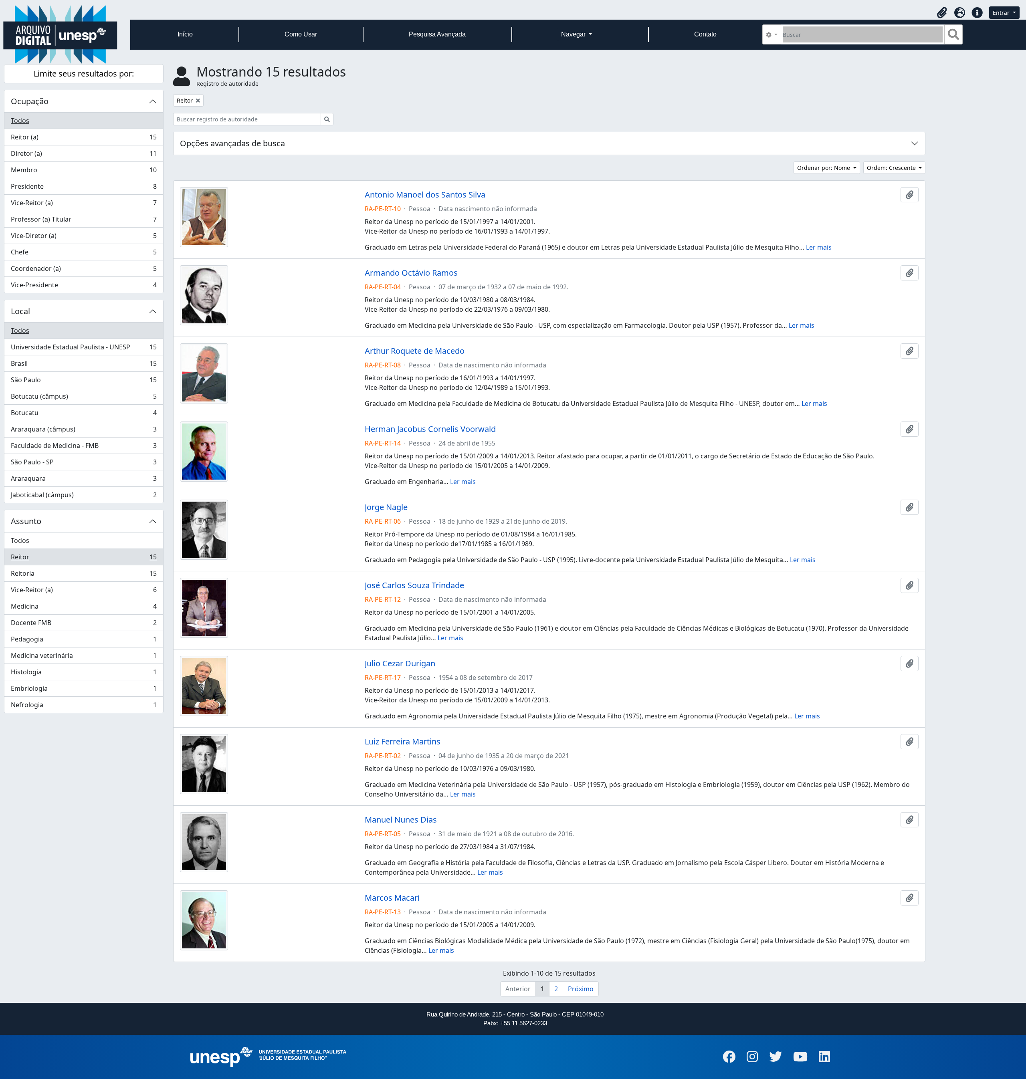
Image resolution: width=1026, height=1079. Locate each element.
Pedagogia (83, 641)
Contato (705, 34)
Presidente (83, 188)
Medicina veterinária (83, 657)
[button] (942, 13)
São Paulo (83, 381)
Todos (20, 120)
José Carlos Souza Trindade (414, 585)
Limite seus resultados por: (84, 73)
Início (185, 34)
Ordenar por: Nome (824, 167)
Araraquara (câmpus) (83, 431)
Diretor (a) (83, 155)
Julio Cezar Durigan (400, 663)
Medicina (83, 608)
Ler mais (819, 247)
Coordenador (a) (83, 270)
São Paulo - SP (83, 464)
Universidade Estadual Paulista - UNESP (83, 349)
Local (20, 311)
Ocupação (29, 101)
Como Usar (301, 34)
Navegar (574, 34)
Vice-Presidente (83, 286)
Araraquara (83, 480)
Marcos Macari (392, 898)
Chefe (83, 254)
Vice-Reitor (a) (83, 204)
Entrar (1002, 12)
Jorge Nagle (386, 507)
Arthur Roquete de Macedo (415, 351)
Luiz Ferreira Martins (402, 741)
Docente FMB (83, 624)
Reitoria (83, 575)
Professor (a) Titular (83, 221)
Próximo (581, 988)
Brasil (83, 365)
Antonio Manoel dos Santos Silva (425, 195)
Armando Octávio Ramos (411, 273)
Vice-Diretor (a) (83, 237)
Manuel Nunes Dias (401, 820)
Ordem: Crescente (892, 167)
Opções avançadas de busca (232, 143)
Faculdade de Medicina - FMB (83, 447)
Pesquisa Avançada (437, 34)
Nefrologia (83, 706)
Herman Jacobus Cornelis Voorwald (430, 429)
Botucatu (83, 414)
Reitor (83, 559)
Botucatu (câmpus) (83, 398)
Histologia (83, 674)
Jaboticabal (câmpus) (83, 496)
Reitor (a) (83, 139)
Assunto (26, 521)
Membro (83, 171)
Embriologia (83, 690)
